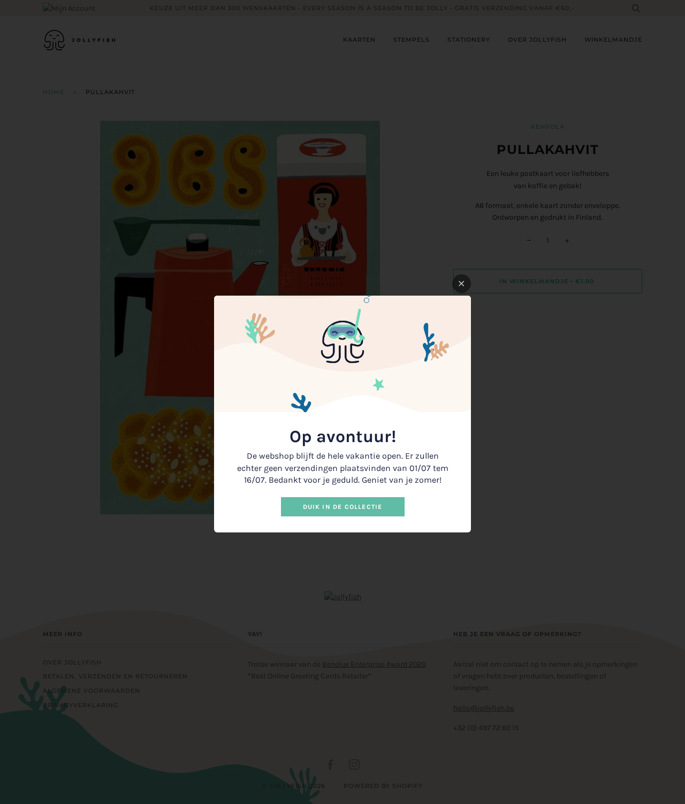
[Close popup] (461, 283)
